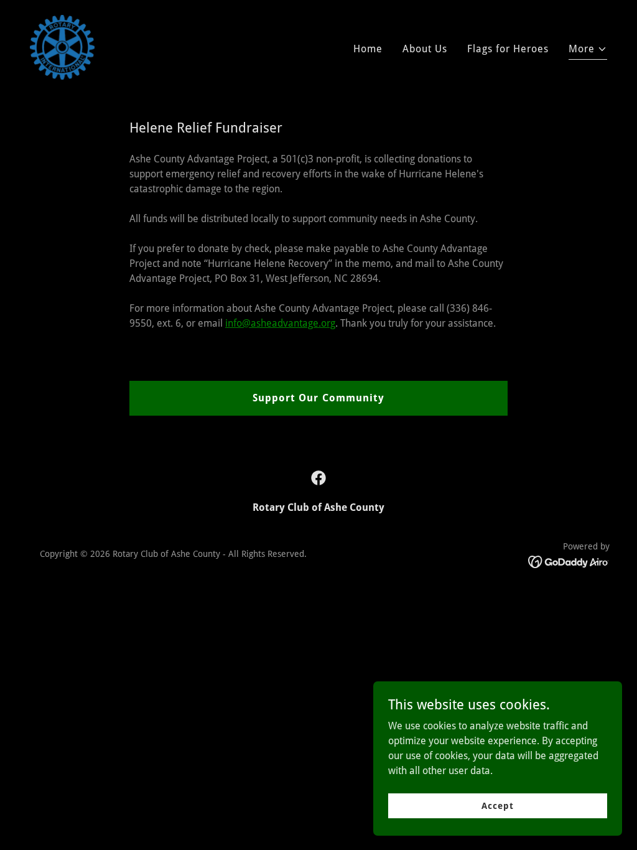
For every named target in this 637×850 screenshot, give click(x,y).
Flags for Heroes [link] (508, 49)
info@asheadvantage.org (280, 323)
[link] (62, 46)
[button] (588, 51)
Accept (497, 805)
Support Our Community (318, 398)
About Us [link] (424, 49)
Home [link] (368, 49)
